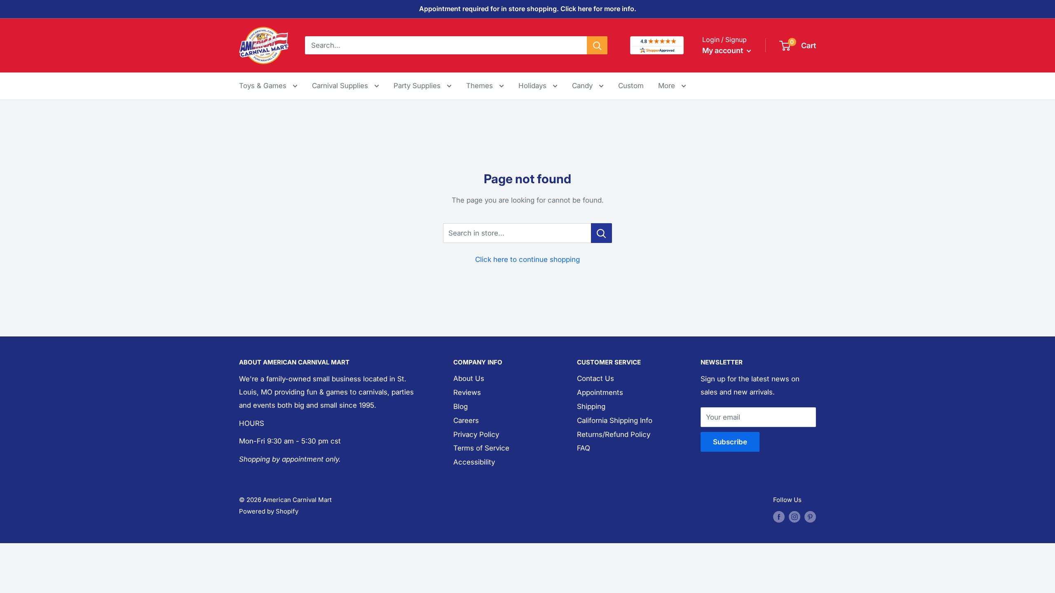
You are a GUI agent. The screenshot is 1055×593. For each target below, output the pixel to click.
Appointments (600, 392)
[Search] (597, 45)
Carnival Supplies (341, 86)
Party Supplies (418, 86)
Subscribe (730, 442)
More (672, 85)
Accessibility (474, 462)
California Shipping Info (614, 420)
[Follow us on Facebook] (779, 517)
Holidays (533, 86)
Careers (466, 420)
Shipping (591, 406)
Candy (583, 86)
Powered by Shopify (268, 511)
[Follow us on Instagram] (794, 517)
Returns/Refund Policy (613, 434)
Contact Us (595, 378)
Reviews (467, 392)
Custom (631, 86)
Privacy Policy (476, 434)
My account (723, 50)
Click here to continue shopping (527, 259)
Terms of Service (481, 448)
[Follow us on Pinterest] (810, 517)
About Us (468, 378)
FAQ (583, 448)
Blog (460, 406)
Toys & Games (263, 86)
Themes (480, 86)
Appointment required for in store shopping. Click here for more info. (527, 9)
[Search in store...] (601, 233)
